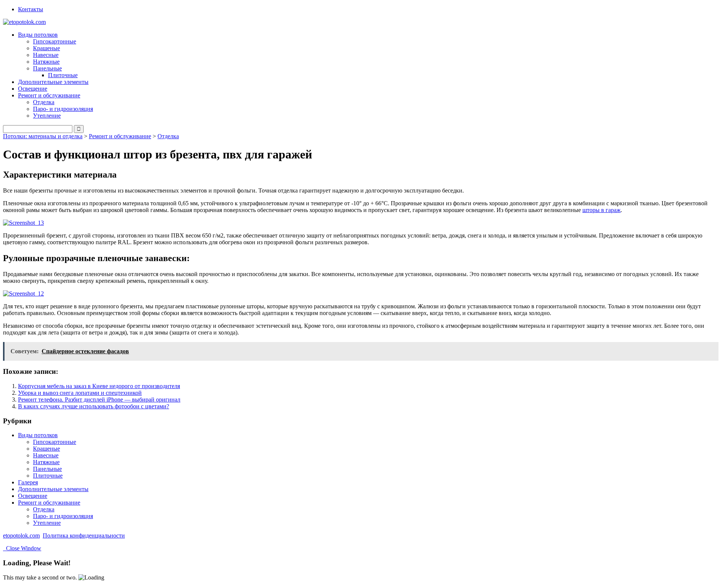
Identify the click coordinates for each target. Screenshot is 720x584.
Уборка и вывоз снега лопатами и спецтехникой (80, 393)
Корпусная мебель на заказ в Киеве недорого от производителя (99, 386)
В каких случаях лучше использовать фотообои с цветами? (93, 406)
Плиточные (63, 75)
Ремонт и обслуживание (120, 136)
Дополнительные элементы (53, 82)
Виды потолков (38, 435)
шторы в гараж (601, 210)
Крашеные (46, 48)
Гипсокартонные (54, 41)
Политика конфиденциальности (84, 535)
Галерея (28, 482)
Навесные (45, 55)
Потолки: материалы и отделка (42, 136)
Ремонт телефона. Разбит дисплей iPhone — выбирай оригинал (99, 399)
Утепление (47, 115)
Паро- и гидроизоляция (63, 109)
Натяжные (46, 61)
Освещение (32, 88)
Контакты (30, 9)
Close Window (22, 548)
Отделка (43, 102)
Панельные (47, 469)
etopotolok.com (21, 535)
